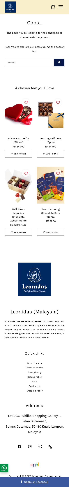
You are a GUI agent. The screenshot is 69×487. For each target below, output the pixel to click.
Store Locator (34, 363)
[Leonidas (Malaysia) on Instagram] (29, 448)
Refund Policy (34, 376)
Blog (34, 381)
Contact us (34, 386)
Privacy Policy (34, 372)
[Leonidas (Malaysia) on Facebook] (19, 448)
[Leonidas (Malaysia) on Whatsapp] (40, 448)
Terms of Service (34, 367)
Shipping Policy (34, 390)
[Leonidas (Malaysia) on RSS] (50, 447)
